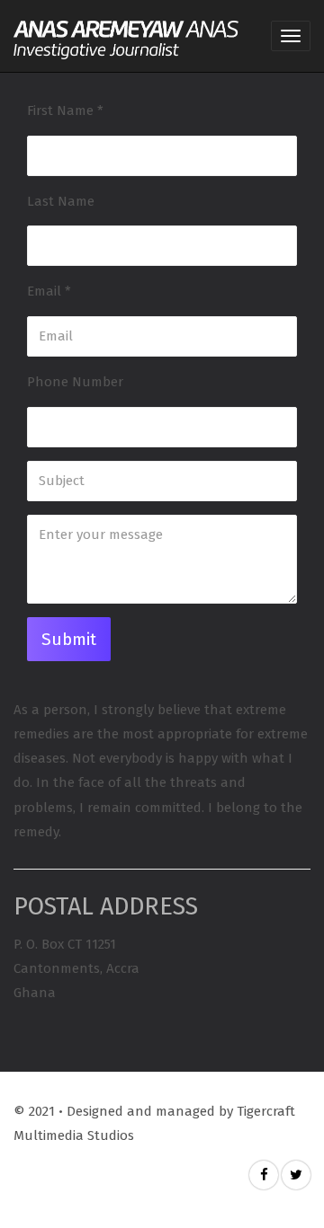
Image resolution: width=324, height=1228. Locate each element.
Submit (68, 639)
